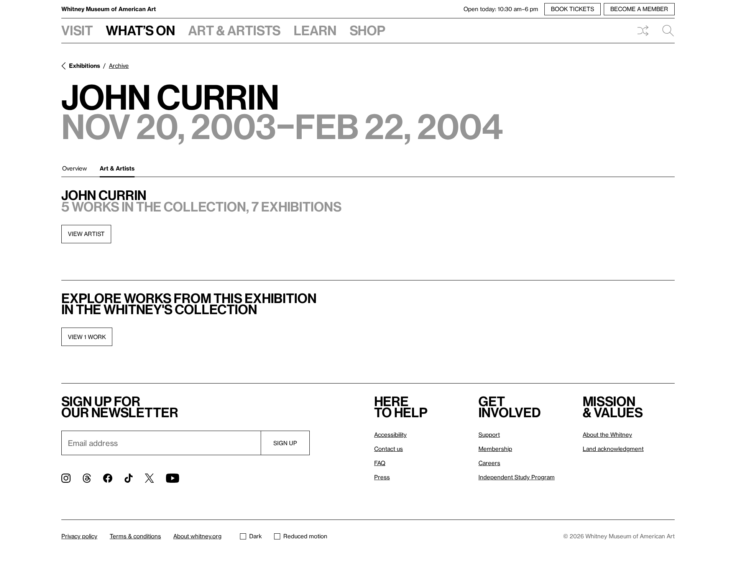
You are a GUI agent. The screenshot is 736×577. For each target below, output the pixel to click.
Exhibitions (84, 65)
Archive (119, 65)
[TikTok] (128, 478)
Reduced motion (305, 536)
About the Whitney (607, 434)
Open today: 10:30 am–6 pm (500, 8)
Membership (495, 448)
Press (382, 477)
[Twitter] (149, 478)
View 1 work (87, 336)
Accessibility (390, 434)
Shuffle (643, 30)
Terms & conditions (135, 536)
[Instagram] (66, 478)
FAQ (379, 462)
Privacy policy (79, 536)
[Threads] (87, 478)
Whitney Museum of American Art (108, 8)
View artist (86, 233)
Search (665, 30)
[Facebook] (107, 478)
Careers (489, 462)
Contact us (388, 448)
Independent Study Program (516, 477)
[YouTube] (172, 478)
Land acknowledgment (613, 448)
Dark (255, 536)
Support (489, 434)
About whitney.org (197, 536)
